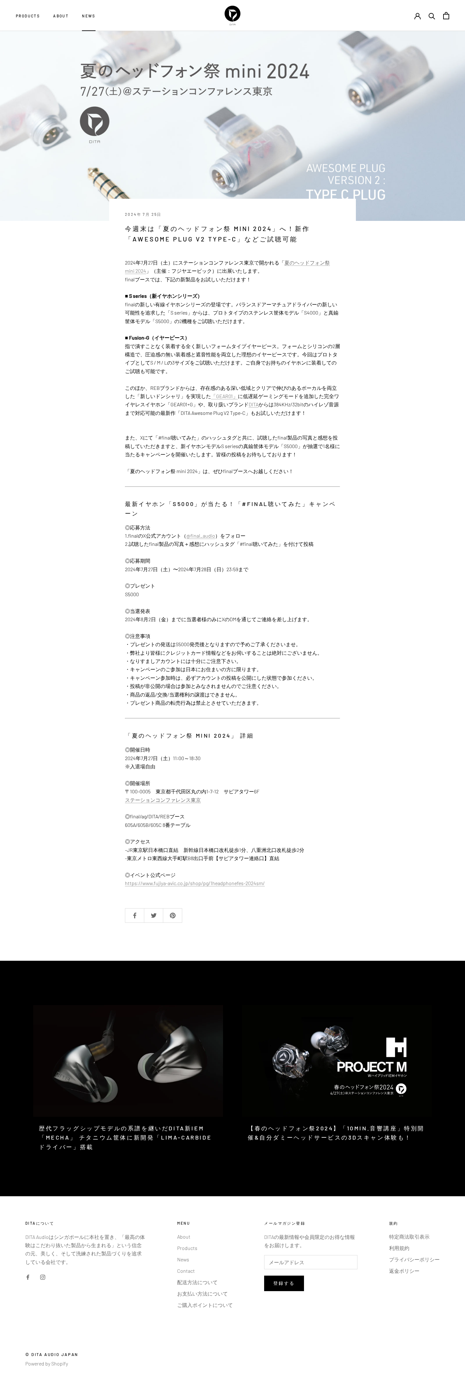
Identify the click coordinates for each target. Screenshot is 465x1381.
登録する (283, 1283)
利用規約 (399, 1248)
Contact (186, 1271)
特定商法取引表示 (409, 1237)
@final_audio (200, 536)
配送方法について (197, 1282)
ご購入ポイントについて (205, 1305)
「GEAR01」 (224, 396)
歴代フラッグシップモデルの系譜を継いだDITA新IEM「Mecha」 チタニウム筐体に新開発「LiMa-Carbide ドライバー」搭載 (125, 1137)
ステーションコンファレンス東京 (163, 800)
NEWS (89, 16)
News (183, 1259)
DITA (253, 404)
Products (187, 1248)
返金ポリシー (404, 1271)
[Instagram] (42, 1276)
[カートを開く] (446, 15)
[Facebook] (27, 1276)
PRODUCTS (28, 16)
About (183, 1237)
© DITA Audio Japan (51, 1354)
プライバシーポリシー (414, 1259)
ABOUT (61, 16)
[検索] (432, 15)
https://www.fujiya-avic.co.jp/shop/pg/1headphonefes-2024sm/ (195, 883)
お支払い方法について (202, 1293)
